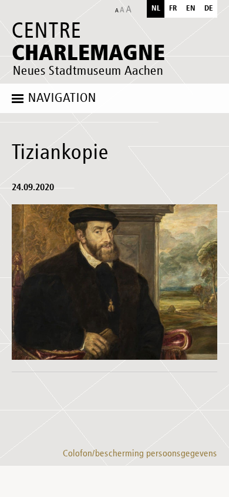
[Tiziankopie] (114, 282)
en (191, 8)
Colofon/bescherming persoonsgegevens (140, 454)
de (208, 8)
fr (173, 8)
